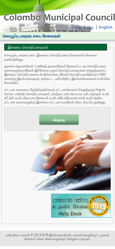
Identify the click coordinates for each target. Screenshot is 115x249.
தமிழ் (90, 27)
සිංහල (76, 27)
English (105, 27)
